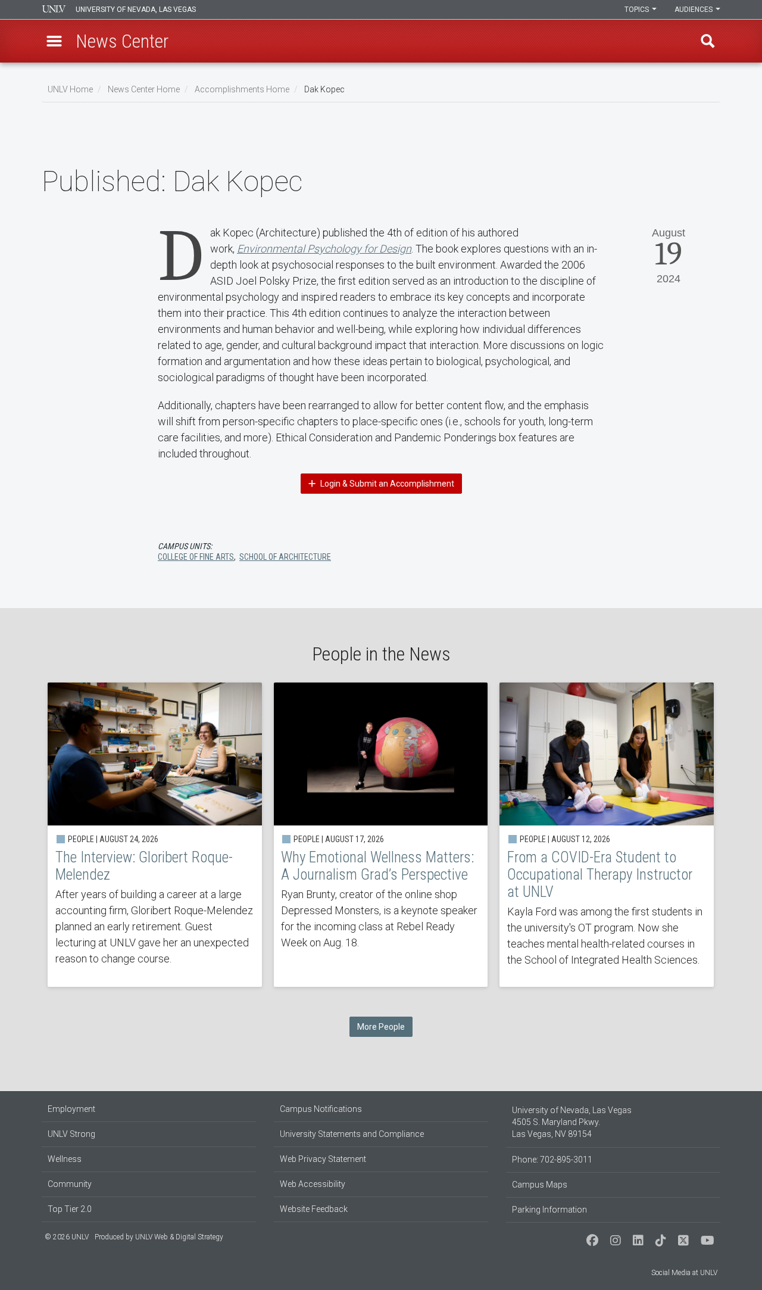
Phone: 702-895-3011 (552, 1159)
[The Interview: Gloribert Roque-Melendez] (155, 835)
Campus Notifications (321, 1109)
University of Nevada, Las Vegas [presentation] (136, 9)
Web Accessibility (312, 1184)
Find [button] (707, 41)
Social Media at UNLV (684, 1273)
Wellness (65, 1159)
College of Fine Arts (196, 557)
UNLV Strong (71, 1134)
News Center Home (144, 89)
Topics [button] (637, 9)
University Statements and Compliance (352, 1134)
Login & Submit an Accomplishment (386, 483)
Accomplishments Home (242, 89)
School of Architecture (285, 557)
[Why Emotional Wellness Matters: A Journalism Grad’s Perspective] (381, 835)
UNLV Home (70, 89)
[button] (54, 41)
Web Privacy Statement (323, 1159)
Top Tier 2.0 (70, 1209)
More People (381, 1027)
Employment (71, 1109)
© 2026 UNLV (67, 1237)
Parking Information (549, 1209)
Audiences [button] (694, 9)
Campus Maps (539, 1184)
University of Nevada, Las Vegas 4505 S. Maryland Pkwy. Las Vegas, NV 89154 (572, 1122)
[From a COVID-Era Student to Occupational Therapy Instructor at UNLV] (606, 835)
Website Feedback (314, 1209)
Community (70, 1184)
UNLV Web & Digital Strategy (179, 1237)
